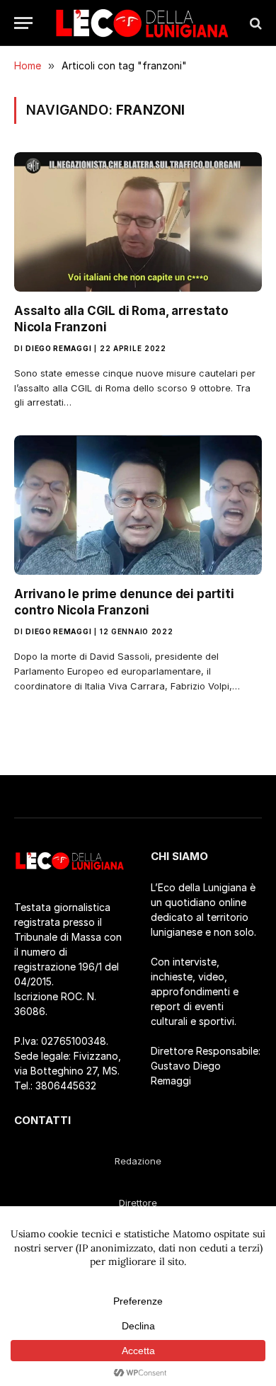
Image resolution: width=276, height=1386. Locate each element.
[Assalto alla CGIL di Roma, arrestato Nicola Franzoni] (138, 222)
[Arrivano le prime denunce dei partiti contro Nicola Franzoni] (138, 505)
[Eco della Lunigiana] (142, 23)
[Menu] (23, 23)
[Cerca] (254, 23)
